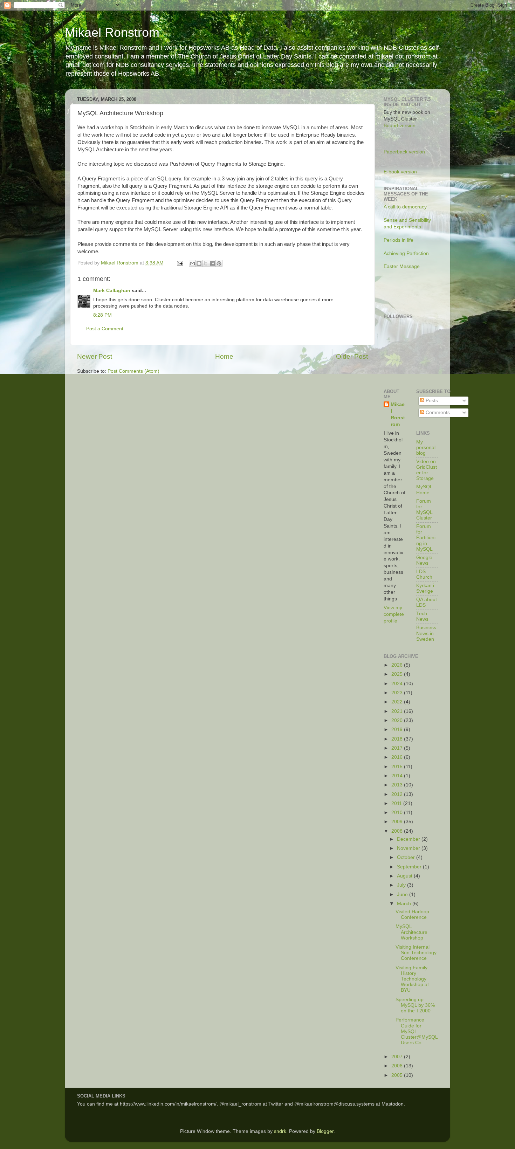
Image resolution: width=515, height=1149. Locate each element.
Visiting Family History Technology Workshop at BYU (412, 979)
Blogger (325, 1131)
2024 (397, 683)
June (403, 894)
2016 (397, 757)
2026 (397, 665)
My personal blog (425, 447)
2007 (397, 1056)
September (410, 866)
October (406, 857)
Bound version (400, 125)
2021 (397, 711)
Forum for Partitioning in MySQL (425, 538)
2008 (397, 831)
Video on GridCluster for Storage (426, 470)
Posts (431, 400)
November (409, 848)
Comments (437, 412)
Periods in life (398, 240)
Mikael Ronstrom (112, 32)
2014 (397, 775)
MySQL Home (424, 489)
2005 (397, 1075)
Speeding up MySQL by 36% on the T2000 (415, 1005)
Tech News (422, 616)
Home (224, 356)
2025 (397, 674)
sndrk (280, 1131)
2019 (397, 729)
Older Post (352, 356)
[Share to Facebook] (212, 263)
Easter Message (402, 266)
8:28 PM (102, 315)
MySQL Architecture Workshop (411, 932)
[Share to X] (205, 263)
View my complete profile (394, 614)
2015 (397, 766)
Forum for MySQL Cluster (424, 509)
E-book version (400, 171)
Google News (424, 560)
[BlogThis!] (198, 263)
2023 (397, 692)
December (409, 839)
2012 (397, 794)
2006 (397, 1065)
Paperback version (404, 151)
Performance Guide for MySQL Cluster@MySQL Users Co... (417, 1031)
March (404, 903)
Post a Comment (104, 328)
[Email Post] (179, 263)
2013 (397, 784)
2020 (397, 720)
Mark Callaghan (111, 290)
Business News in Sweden (426, 633)
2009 (397, 821)
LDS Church (424, 574)
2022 (397, 701)
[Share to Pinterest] (218, 263)
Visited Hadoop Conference (412, 914)
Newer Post (94, 356)
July (402, 885)
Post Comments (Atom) (133, 371)
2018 (397, 739)
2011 (397, 803)
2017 (397, 748)
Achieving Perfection (406, 253)
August (405, 876)
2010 (397, 812)
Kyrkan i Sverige (425, 588)
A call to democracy (405, 206)
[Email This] (192, 263)
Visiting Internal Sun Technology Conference (416, 952)
